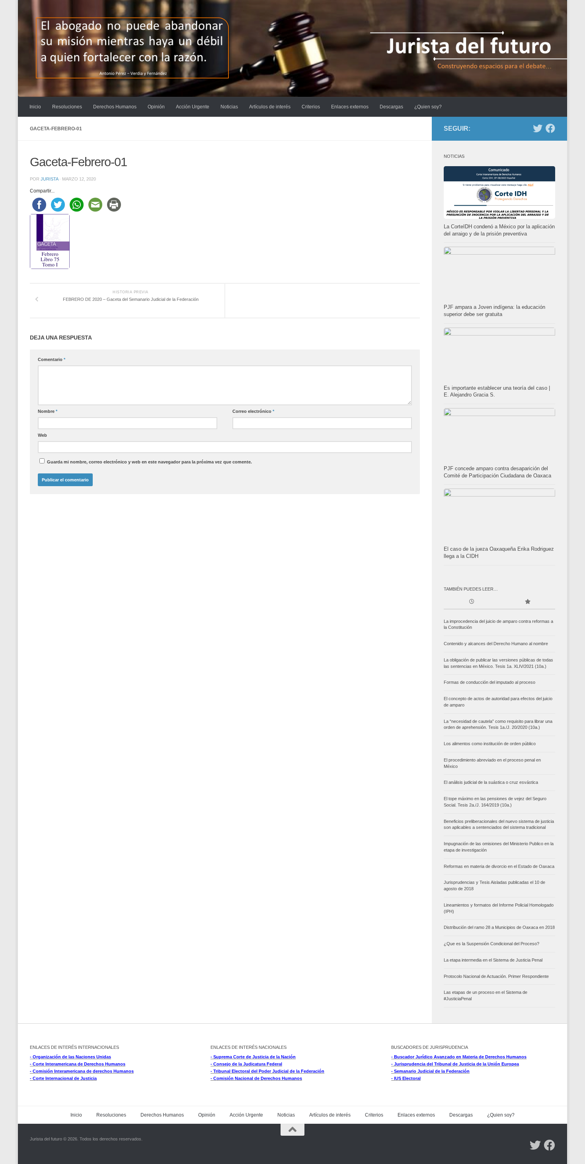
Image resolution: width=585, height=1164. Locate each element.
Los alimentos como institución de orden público (490, 743)
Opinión (156, 107)
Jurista (49, 179)
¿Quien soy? (428, 107)
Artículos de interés (270, 107)
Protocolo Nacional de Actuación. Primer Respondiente (496, 976)
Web (42, 435)
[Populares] (527, 602)
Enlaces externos (350, 107)
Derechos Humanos (114, 107)
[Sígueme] (537, 128)
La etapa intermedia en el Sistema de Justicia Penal (493, 960)
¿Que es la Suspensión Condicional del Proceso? (491, 943)
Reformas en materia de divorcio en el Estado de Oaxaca (499, 866)
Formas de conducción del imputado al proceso (489, 682)
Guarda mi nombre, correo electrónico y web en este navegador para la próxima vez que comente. (149, 461)
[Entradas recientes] (471, 602)
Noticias (229, 107)
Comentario (51, 359)
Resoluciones (67, 107)
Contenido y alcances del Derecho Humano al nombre (496, 643)
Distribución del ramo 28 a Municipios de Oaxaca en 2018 (499, 927)
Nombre (47, 411)
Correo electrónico (253, 411)
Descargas (391, 107)
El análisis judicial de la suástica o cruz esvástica (491, 782)
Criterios (311, 107)
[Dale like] (550, 128)
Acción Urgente (192, 107)
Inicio (35, 107)
